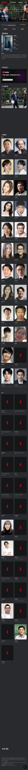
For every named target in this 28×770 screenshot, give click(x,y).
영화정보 (5, 29)
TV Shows (13, 2)
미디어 (14, 29)
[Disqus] (14, 707)
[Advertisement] (14, 122)
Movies (20, 2)
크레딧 (22, 29)
